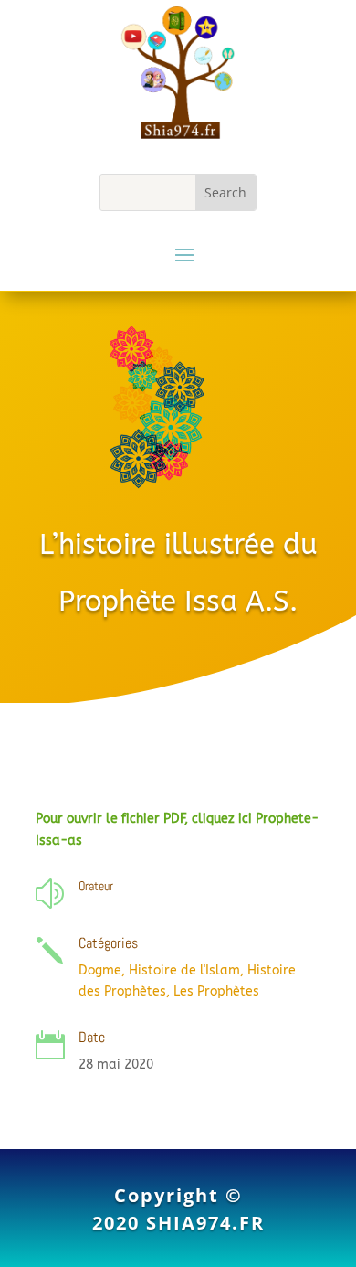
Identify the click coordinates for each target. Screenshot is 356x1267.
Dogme (100, 970)
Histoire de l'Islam (184, 970)
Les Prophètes (216, 991)
